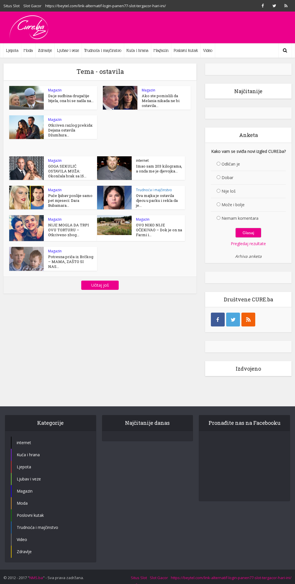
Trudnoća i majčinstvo (102, 50)
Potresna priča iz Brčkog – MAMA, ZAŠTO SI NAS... (70, 261)
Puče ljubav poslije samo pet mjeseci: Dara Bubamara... (70, 200)
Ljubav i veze (68, 50)
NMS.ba (36, 577)
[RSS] (248, 319)
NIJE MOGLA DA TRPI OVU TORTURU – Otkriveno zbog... (68, 229)
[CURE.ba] (29, 27)
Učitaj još (100, 285)
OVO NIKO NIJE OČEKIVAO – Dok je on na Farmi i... (159, 229)
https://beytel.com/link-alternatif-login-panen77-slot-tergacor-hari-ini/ (105, 5)
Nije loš (229, 191)
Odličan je (231, 164)
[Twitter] (233, 319)
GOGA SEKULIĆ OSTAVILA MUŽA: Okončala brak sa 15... (67, 171)
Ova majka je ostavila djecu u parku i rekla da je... (157, 200)
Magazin (161, 50)
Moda (28, 50)
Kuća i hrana (137, 50)
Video (207, 50)
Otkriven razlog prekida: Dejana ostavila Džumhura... (70, 130)
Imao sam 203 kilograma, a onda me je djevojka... (159, 169)
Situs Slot (11, 5)
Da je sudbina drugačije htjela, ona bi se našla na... (71, 98)
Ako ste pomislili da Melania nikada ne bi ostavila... (160, 100)
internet (142, 160)
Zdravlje (45, 50)
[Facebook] (218, 319)
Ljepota (12, 50)
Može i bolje (233, 204)
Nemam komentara (240, 218)
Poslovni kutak (186, 50)
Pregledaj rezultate (248, 243)
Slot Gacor (32, 5)
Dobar (227, 177)
